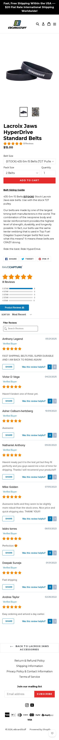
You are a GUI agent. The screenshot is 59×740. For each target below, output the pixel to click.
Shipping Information (29, 666)
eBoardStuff (19, 729)
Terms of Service (29, 676)
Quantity (46, 167)
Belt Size (8, 156)
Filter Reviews (10, 322)
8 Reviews (28, 143)
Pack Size (8, 167)
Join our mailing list (29, 686)
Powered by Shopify (40, 729)
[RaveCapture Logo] (12, 267)
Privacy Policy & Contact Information (30, 671)
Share (8, 367)
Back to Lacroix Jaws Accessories (32, 648)
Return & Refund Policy (29, 660)
